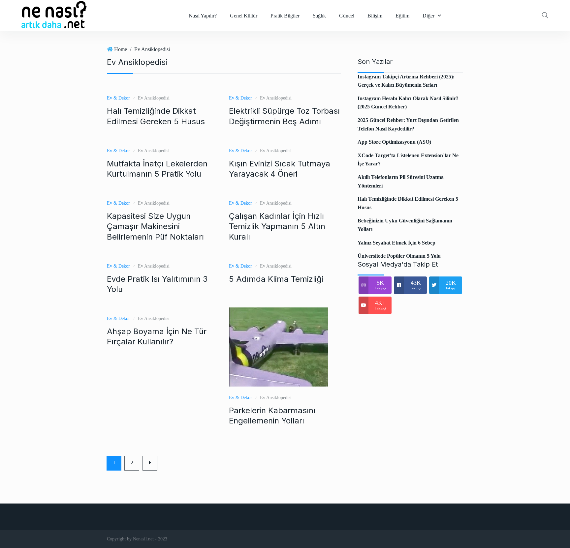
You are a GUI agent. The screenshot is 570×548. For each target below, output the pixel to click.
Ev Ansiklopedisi (152, 49)
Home (120, 49)
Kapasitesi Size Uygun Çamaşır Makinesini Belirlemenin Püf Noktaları (155, 226)
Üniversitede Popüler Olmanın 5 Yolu (399, 256)
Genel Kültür (243, 15)
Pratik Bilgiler (285, 15)
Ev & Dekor (118, 98)
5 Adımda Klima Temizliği (276, 279)
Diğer (428, 15)
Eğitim (402, 15)
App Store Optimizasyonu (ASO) (394, 142)
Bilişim (374, 15)
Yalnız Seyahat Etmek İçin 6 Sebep (396, 242)
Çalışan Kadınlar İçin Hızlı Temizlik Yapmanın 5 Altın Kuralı (277, 226)
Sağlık (319, 15)
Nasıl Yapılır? (203, 15)
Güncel (346, 15)
